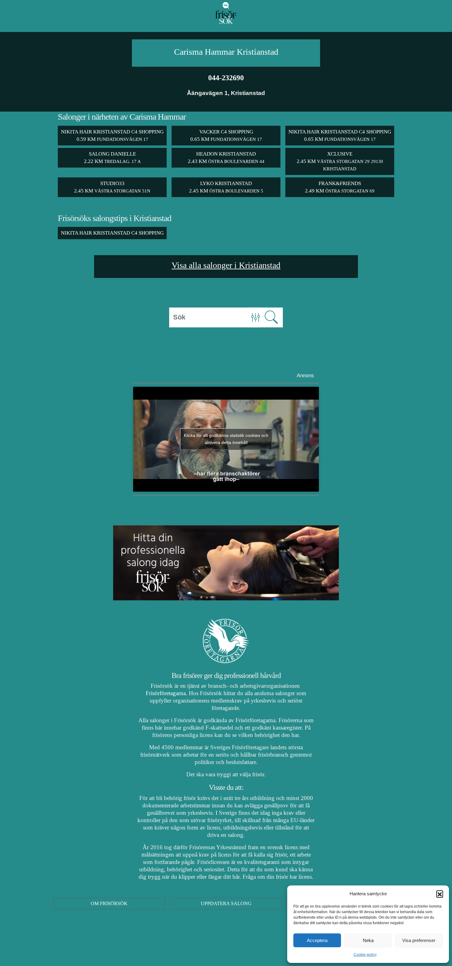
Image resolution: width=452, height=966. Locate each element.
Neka (368, 940)
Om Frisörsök (109, 903)
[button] (440, 894)
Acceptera (317, 940)
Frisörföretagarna (166, 693)
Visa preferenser (418, 940)
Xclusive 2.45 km (340, 161)
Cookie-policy (365, 954)
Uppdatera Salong (226, 903)
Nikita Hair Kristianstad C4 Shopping (112, 233)
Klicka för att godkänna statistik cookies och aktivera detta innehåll (226, 439)
